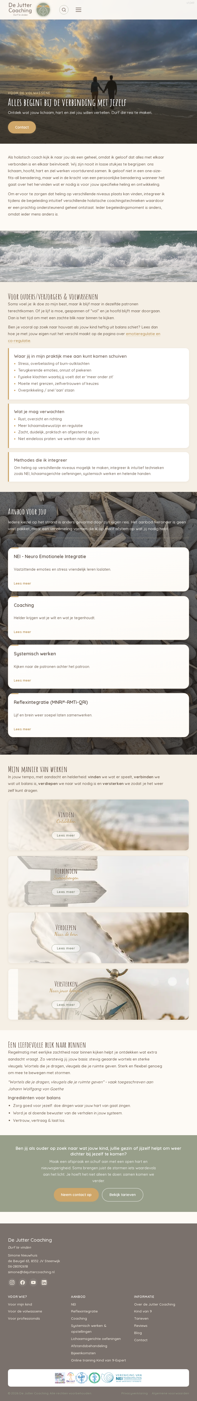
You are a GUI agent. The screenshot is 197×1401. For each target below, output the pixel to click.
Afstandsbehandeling (89, 1346)
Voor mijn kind (20, 1304)
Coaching (79, 1318)
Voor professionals (24, 1318)
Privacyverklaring (134, 1393)
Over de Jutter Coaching (154, 1304)
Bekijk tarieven (123, 1194)
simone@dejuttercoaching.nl (31, 1272)
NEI (73, 1304)
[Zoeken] (63, 9)
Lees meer (22, 583)
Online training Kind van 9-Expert (98, 1360)
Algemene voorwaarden (170, 1393)
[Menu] (78, 10)
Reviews (140, 1325)
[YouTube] (33, 1282)
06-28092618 (18, 1266)
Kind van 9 (143, 1311)
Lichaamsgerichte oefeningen (96, 1338)
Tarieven (141, 1318)
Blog (138, 1332)
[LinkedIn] (44, 1282)
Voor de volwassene (25, 1311)
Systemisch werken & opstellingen (88, 1328)
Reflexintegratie (84, 1311)
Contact (22, 127)
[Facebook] (22, 1282)
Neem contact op (76, 1194)
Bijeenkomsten (83, 1353)
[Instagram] (12, 1282)
